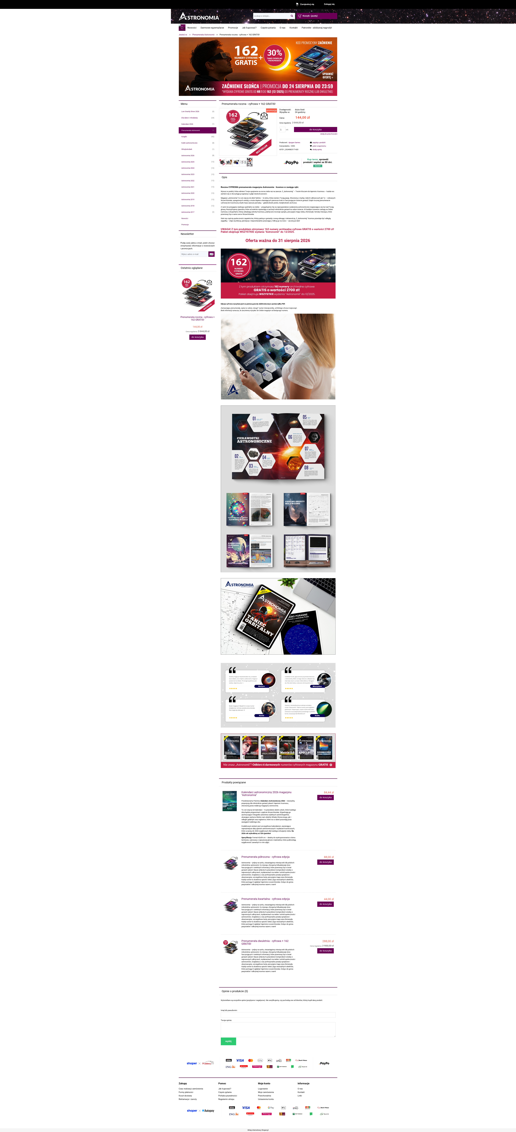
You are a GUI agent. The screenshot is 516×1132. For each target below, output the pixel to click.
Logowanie (263, 1089)
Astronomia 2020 (187, 193)
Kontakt (301, 1092)
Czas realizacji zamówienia (191, 1089)
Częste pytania (225, 1092)
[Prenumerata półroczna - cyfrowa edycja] (231, 864)
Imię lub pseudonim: (229, 1010)
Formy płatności (186, 1092)
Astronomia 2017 (187, 212)
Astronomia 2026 (187, 156)
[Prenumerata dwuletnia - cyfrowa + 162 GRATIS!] (231, 948)
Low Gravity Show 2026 (190, 111)
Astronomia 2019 (187, 199)
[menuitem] (191, 27)
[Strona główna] (199, 15)
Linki (300, 1096)
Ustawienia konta (266, 1099)
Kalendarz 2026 (187, 124)
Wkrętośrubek (186, 149)
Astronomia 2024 (187, 168)
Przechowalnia (264, 1096)
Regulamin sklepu (226, 1099)
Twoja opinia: (226, 1020)
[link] (258, 66)
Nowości (184, 218)
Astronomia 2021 (187, 187)
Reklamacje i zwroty (188, 1099)
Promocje (185, 225)
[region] (258, 66)
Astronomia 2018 (187, 206)
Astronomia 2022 (187, 181)
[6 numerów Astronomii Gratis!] (278, 751)
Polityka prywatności (227, 1096)
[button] (317, 142)
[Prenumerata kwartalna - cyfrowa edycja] (231, 906)
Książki (184, 137)
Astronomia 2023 (187, 174)
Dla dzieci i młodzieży (189, 118)
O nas (300, 1089)
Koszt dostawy (185, 1096)
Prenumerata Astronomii (190, 130)
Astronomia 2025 (187, 162)
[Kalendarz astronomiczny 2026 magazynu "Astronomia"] (231, 801)
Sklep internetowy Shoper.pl (258, 1130)
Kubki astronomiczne (189, 143)
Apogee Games (294, 142)
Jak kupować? (224, 1089)
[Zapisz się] (211, 254)
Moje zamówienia (266, 1092)
